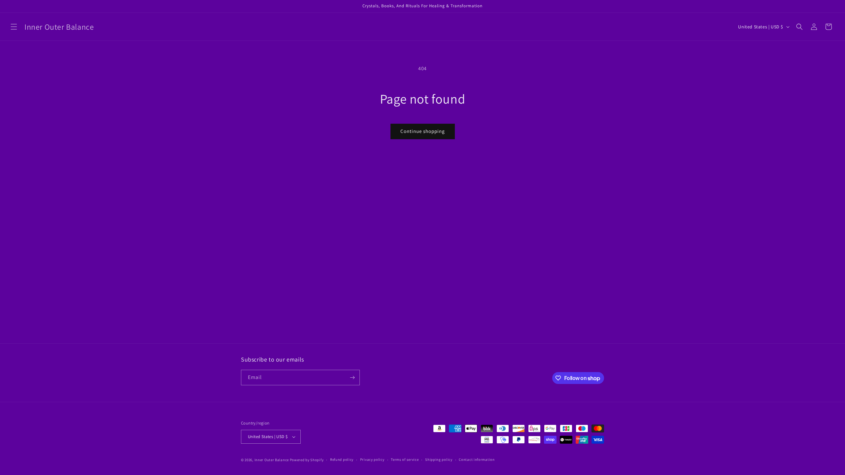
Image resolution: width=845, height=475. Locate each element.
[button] (14, 26)
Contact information (476, 459)
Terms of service (405, 459)
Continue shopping (422, 131)
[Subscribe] (352, 377)
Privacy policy (372, 459)
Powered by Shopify (307, 460)
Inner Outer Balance (271, 460)
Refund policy (342, 459)
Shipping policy (439, 459)
